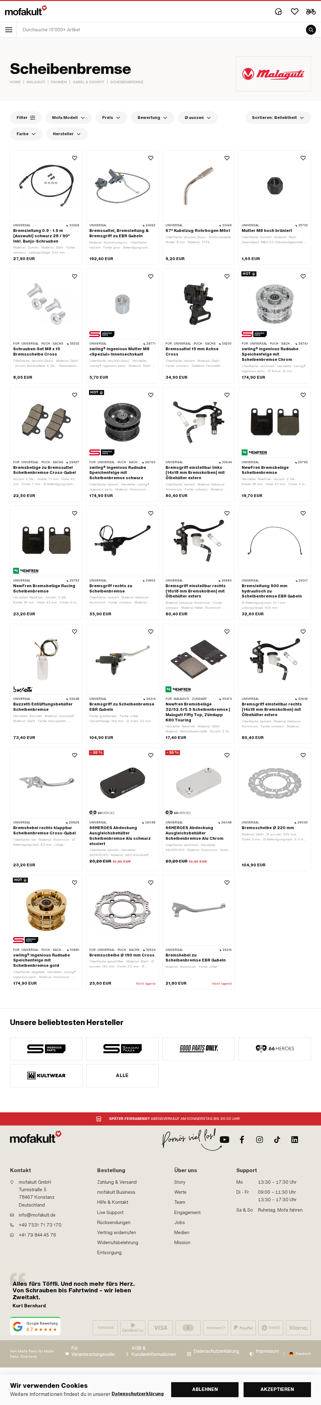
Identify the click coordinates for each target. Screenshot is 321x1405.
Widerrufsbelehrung (117, 1242)
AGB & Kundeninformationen (154, 1351)
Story (180, 1182)
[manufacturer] (46, 1048)
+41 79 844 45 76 (37, 1235)
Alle (122, 1075)
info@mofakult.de (37, 1215)
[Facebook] (242, 1139)
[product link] (46, 207)
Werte (180, 1192)
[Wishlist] (294, 11)
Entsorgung (109, 1252)
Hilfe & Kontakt (112, 1202)
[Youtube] (224, 1139)
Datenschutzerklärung (216, 1351)
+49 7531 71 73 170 (40, 1225)
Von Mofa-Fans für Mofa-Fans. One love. (32, 1354)
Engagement (187, 1212)
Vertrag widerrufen (116, 1232)
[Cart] (310, 11)
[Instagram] (259, 1139)
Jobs (179, 1222)
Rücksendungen (113, 1222)
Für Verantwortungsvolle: (93, 1351)
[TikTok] (277, 1139)
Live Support (110, 1212)
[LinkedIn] (294, 1139)
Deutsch (303, 1353)
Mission (182, 1242)
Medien (181, 1232)
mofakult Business (116, 1192)
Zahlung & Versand (117, 1182)
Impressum (267, 1351)
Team (179, 1202)
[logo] (26, 10)
